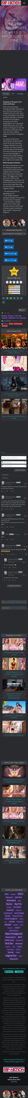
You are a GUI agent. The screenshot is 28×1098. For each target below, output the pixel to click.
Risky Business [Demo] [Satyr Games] (14, 653)
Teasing (10, 952)
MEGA (8, 241)
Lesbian (17, 928)
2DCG (6, 894)
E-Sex (16, 316)
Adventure (9, 897)
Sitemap (14, 1081)
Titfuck (18, 952)
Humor (21, 925)
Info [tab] (13, 94)
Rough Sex (8, 946)
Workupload (10, 254)
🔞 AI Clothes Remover (13, 602)
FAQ (17, 968)
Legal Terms (19, 1061)
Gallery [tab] (5, 97)
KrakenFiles (10, 260)
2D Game (13, 894)
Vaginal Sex (22, 318)
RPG (14, 946)
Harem (15, 925)
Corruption (17, 907)
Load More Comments (14, 585)
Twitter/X (9, 971)
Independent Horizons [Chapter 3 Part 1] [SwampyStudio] (14, 696)
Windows (4, 326)
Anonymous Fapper (18, 561)
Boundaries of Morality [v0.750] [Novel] (14, 841)
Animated (11, 900)
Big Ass (5, 316)
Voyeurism (14, 959)
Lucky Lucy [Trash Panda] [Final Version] (14, 861)
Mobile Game (9, 940)
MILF (20, 937)
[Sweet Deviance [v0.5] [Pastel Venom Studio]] (14, 406)
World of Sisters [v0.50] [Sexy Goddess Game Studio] (14, 781)
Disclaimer (20, 1059)
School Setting (10, 949)
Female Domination (17, 916)
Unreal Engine (18, 324)
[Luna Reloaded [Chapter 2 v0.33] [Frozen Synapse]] (14, 383)
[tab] (14, 233)
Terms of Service (9, 1059)
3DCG (20, 893)
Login (3, 452)
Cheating (9, 907)
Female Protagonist (11, 919)
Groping (11, 922)
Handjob (8, 924)
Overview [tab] (6, 94)
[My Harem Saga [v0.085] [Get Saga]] (14, 363)
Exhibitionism (8, 913)
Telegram (20, 971)
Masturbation (12, 318)
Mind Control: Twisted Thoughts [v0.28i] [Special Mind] (14, 801)
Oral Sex (9, 943)
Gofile (8, 247)
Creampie (10, 910)
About (5, 968)
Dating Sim (11, 316)
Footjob (21, 918)
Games (11, 324)
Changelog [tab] (20, 94)
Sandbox (19, 947)
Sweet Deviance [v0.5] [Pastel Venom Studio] (14, 417)
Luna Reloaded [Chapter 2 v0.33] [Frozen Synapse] (14, 395)
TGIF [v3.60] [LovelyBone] (14, 735)
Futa (6, 921)
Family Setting (19, 913)
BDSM (19, 900)
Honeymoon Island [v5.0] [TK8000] (14, 716)
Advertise (11, 968)
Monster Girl (19, 940)
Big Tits (18, 903)
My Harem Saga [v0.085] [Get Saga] (14, 373)
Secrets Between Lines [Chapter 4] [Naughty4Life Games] (14, 674)
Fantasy (7, 916)
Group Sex (20, 922)
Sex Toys (18, 949)
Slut (18, 318)
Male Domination (13, 930)
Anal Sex (18, 897)
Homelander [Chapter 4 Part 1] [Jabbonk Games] (14, 352)
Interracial (10, 928)
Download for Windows (12, 233)
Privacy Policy (9, 1061)
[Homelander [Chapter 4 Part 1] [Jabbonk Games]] (14, 341)
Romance (19, 943)
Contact (22, 968)
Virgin (20, 956)
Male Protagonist (13, 933)
